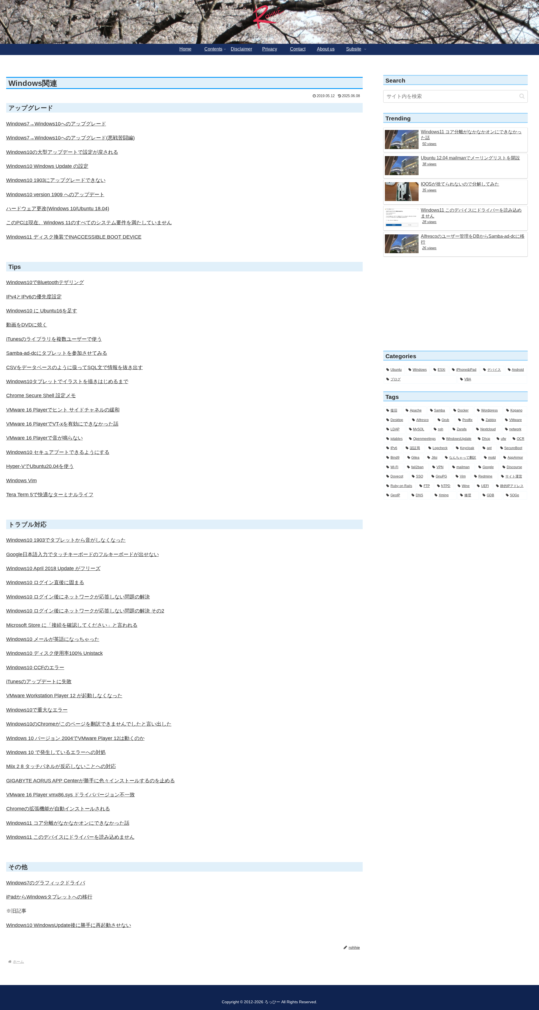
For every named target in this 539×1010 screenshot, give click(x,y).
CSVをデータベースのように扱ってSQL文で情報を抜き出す (74, 367)
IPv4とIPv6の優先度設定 (34, 297)
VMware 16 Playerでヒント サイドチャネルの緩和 (63, 410)
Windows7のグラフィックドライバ (45, 883)
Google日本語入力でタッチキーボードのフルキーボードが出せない (82, 554)
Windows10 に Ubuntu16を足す (41, 311)
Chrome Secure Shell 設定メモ (41, 395)
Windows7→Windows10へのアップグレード (56, 124)
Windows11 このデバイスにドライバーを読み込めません (70, 837)
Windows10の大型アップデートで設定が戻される (62, 152)
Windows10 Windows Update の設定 (47, 166)
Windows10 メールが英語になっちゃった (52, 639)
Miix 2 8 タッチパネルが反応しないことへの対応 (61, 766)
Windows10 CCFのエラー (35, 667)
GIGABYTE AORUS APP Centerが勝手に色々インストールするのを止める (90, 780)
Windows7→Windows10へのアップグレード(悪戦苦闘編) (70, 138)
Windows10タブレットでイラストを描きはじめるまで (67, 381)
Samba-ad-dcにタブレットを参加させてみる (56, 353)
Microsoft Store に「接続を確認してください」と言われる (72, 625)
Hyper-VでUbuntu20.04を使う (40, 466)
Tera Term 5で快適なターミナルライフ (49, 494)
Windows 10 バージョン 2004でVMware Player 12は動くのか (75, 738)
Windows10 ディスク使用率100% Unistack (54, 653)
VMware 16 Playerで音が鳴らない (44, 438)
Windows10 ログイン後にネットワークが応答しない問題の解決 (78, 597)
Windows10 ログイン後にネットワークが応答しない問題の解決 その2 (85, 611)
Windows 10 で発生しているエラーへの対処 (56, 752)
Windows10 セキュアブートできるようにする (57, 452)
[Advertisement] (455, 304)
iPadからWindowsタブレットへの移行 (49, 897)
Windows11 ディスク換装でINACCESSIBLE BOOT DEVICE (73, 237)
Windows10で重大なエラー (37, 710)
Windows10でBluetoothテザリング (45, 282)
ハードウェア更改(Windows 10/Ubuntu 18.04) (57, 208)
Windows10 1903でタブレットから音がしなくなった (66, 540)
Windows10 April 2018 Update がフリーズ (53, 568)
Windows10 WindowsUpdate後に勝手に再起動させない (68, 925)
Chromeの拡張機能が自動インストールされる (58, 809)
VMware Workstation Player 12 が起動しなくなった (64, 695)
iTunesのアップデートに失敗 (39, 681)
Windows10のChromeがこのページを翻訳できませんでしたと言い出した (89, 724)
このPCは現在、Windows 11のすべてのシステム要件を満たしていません (89, 222)
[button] (522, 96)
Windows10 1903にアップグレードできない (56, 180)
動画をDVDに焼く (26, 325)
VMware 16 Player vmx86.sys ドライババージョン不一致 (70, 795)
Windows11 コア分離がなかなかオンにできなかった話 (67, 823)
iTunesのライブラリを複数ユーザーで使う (54, 339)
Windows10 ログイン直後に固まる (45, 582)
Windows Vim (21, 480)
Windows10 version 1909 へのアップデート (55, 194)
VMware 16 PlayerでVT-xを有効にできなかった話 (62, 424)
